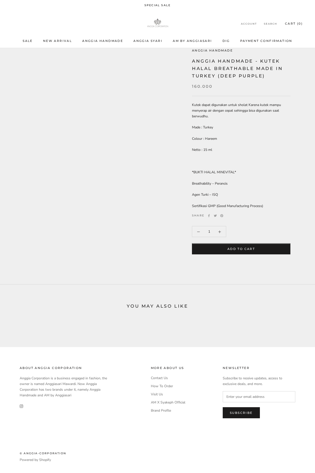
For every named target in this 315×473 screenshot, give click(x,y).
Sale (28, 41)
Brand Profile (161, 410)
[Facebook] (208, 215)
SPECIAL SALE (157, 5)
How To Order (162, 386)
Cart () (294, 23)
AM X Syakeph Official (168, 402)
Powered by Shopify (35, 459)
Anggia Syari (147, 41)
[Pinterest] (221, 215)
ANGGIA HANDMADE (212, 50)
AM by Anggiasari (192, 41)
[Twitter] (215, 215)
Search (270, 23)
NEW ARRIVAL (57, 41)
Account (249, 23)
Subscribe (241, 413)
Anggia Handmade (102, 41)
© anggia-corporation (43, 453)
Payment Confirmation (266, 41)
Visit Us (157, 394)
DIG (226, 41)
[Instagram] (21, 406)
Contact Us (159, 378)
